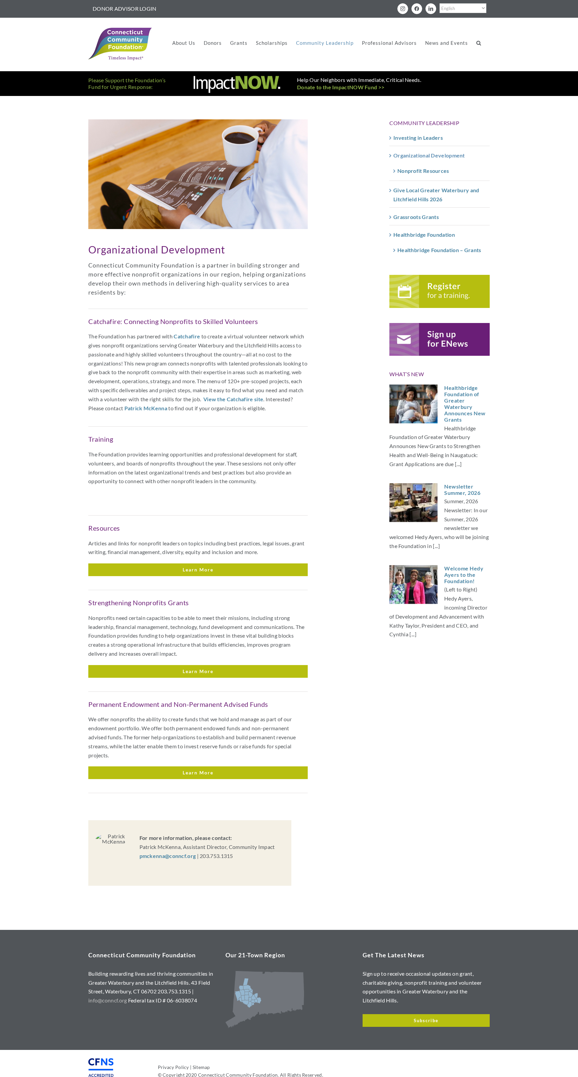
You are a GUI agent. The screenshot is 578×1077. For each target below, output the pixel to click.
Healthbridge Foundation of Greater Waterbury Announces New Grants (465, 404)
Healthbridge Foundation (424, 234)
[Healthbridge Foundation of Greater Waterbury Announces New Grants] (413, 404)
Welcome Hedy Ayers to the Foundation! (463, 574)
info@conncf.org (107, 1000)
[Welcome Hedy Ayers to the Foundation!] (413, 584)
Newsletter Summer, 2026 (462, 489)
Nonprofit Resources (423, 171)
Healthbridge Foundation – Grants (439, 250)
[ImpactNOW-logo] (237, 77)
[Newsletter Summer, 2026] (413, 502)
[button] (478, 43)
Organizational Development (429, 155)
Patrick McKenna (146, 408)
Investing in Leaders (418, 137)
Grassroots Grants (416, 217)
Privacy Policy (173, 1067)
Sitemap (201, 1067)
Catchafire (187, 336)
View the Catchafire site (233, 399)
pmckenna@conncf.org (167, 856)
